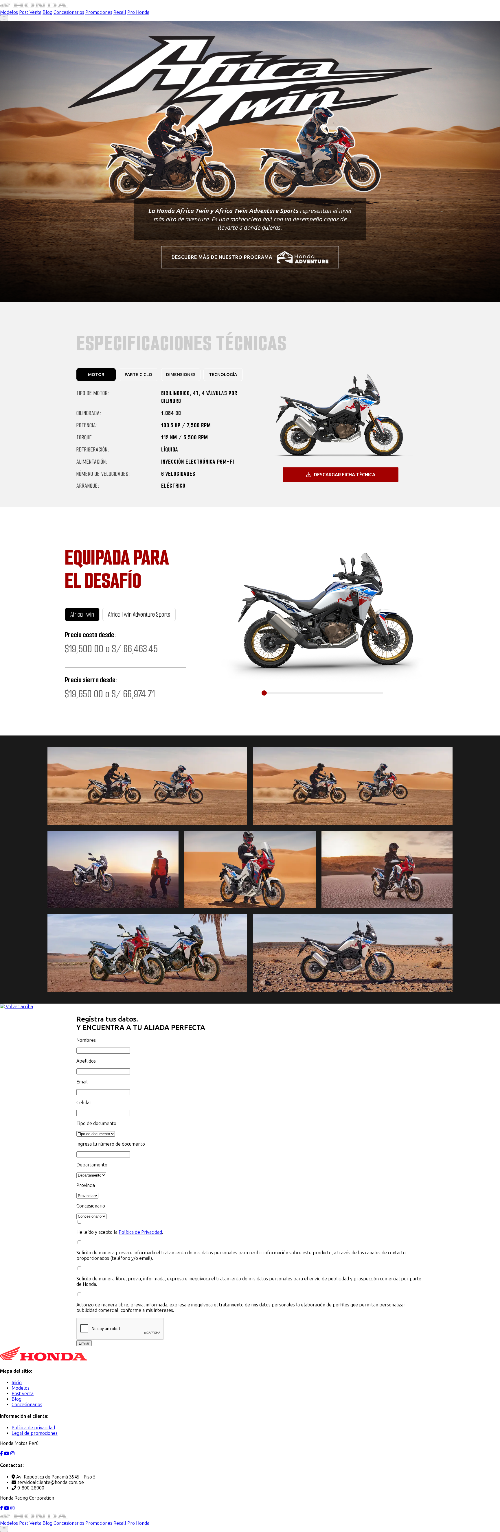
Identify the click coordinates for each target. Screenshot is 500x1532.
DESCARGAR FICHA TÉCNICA (344, 475)
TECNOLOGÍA (223, 374)
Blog (47, 12)
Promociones (98, 12)
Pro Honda (138, 12)
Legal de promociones (35, 1433)
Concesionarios (69, 12)
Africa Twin (82, 614)
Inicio (17, 1382)
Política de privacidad (33, 1427)
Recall (119, 12)
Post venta (23, 1393)
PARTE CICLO (138, 374)
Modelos (9, 12)
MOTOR (96, 374)
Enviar (84, 1343)
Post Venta (30, 12)
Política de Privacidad (140, 1232)
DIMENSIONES (181, 374)
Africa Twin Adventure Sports (139, 614)
